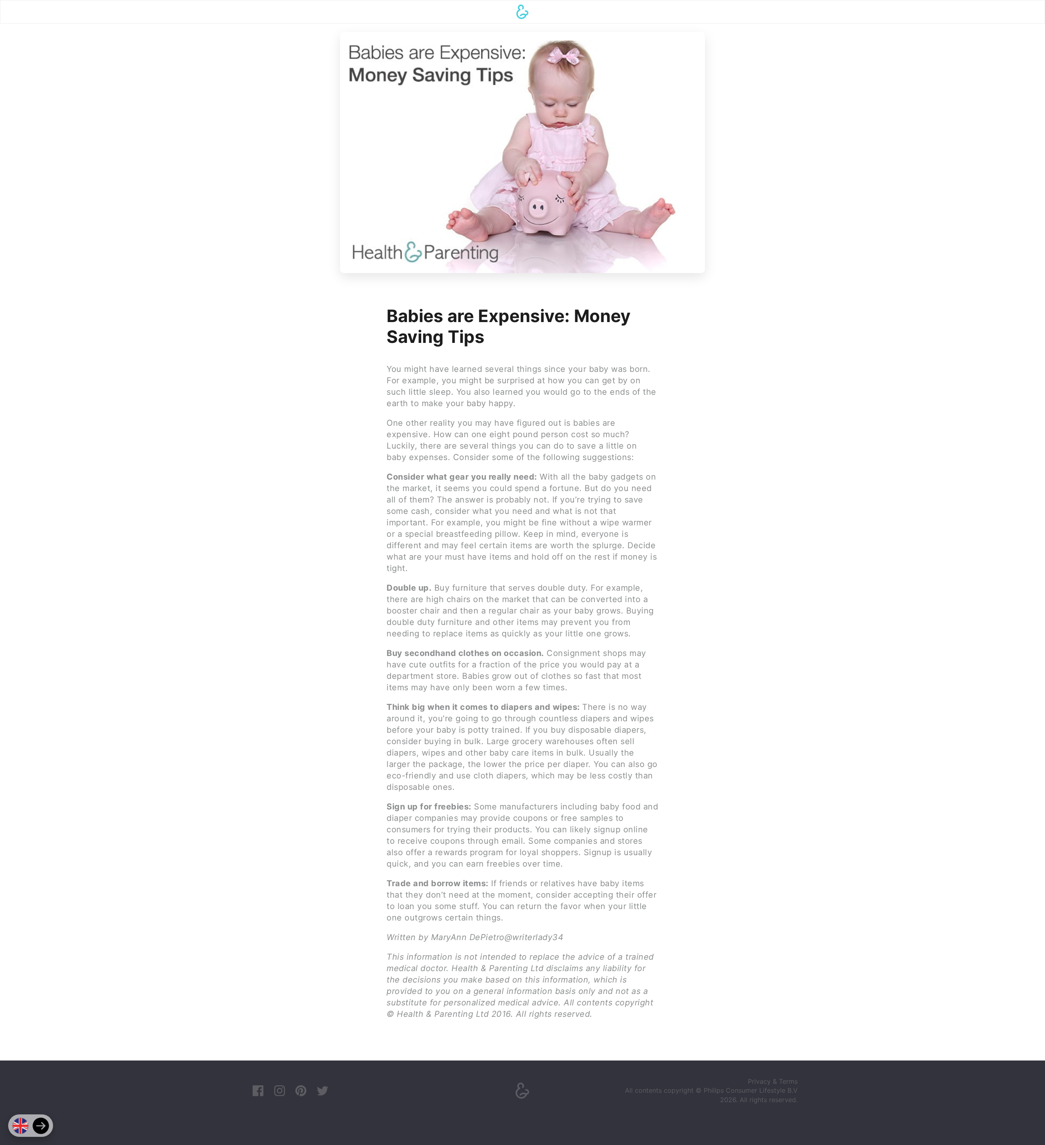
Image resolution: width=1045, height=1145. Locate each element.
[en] (20, 1126)
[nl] (41, 1126)
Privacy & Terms (773, 1081)
